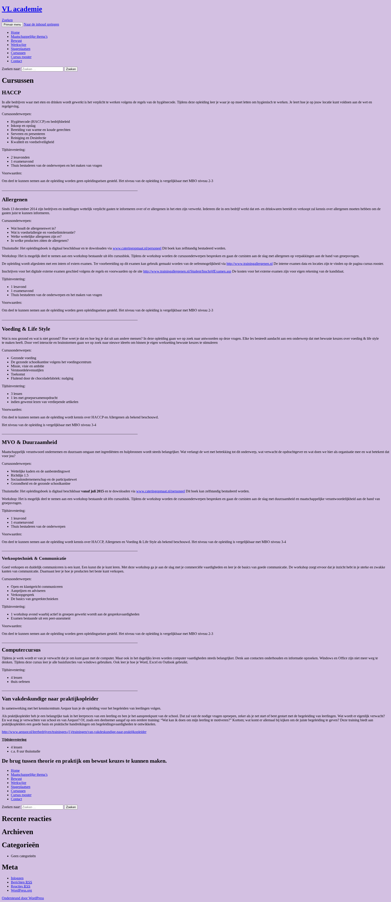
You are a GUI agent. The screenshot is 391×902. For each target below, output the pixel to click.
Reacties (20, 886)
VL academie (22, 9)
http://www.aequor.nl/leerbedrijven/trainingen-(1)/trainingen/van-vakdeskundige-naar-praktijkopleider (74, 732)
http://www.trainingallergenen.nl (249, 264)
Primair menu (12, 24)
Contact (16, 61)
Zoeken (7, 20)
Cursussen (18, 53)
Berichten (21, 882)
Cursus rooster (21, 57)
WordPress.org (21, 890)
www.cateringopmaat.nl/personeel (137, 248)
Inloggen (17, 878)
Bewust (16, 41)
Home (15, 32)
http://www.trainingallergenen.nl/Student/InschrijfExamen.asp (187, 271)
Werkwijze (18, 45)
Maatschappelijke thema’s (29, 36)
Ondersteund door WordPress (23, 898)
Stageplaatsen (20, 49)
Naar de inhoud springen (41, 24)
